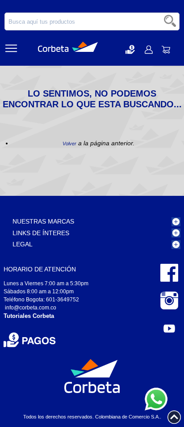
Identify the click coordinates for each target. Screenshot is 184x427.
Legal (23, 244)
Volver (69, 143)
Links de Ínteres (41, 233)
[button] (130, 49)
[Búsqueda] (171, 21)
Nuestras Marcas (43, 221)
